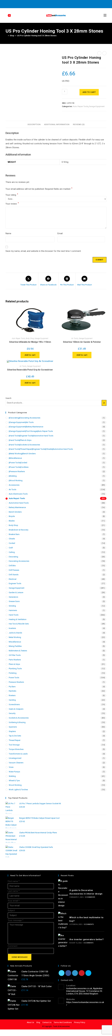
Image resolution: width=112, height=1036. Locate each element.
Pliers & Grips (14, 664)
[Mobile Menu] (105, 15)
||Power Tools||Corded (18, 462)
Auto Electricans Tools (18, 494)
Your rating (12, 195)
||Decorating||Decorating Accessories (24, 418)
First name (14, 881)
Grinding (12, 606)
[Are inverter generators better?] (63, 941)
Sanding (12, 700)
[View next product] (104, 53)
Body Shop (30, 338)
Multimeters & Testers (18, 651)
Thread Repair (14, 740)
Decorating (13, 557)
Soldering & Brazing (17, 722)
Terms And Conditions (63, 1022)
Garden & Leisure (16, 592)
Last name (14, 891)
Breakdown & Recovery (18, 530)
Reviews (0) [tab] (79, 124)
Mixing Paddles (15, 646)
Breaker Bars (14, 534)
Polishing (12, 673)
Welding (12, 776)
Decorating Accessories (19, 561)
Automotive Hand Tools (19, 503)
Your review (12, 203)
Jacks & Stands (15, 633)
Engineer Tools (15, 583)
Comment (12, 946)
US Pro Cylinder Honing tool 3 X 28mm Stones (36, 35)
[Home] (6, 35)
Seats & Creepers (16, 709)
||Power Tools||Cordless (18, 467)
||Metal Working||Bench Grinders (22, 453)
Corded (12, 543)
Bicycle (12, 516)
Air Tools (74, 338)
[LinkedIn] (75, 973)
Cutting (12, 552)
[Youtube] (60, 3)
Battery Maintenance (17, 507)
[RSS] (67, 3)
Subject (11, 910)
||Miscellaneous (15, 458)
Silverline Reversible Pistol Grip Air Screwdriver (30, 370)
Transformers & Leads (18, 754)
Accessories (14, 485)
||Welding (13, 476)
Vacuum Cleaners (16, 763)
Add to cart (89, 92)
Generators (13, 597)
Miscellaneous (15, 642)
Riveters (12, 695)
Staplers (12, 731)
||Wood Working (15, 480)
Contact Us (46, 1022)
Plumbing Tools (15, 668)
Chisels (12, 539)
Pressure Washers (16, 682)
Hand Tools (13, 615)
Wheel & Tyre (14, 780)
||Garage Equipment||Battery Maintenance (26, 427)
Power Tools (14, 677)
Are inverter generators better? (86, 939)
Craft (11, 548)
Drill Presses (14, 570)
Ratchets (12, 691)
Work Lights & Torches (18, 789)
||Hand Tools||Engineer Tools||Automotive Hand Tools (31, 436)
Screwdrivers (14, 704)
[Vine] (64, 3)
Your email (14, 900)
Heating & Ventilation (17, 619)
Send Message (19, 957)
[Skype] (88, 973)
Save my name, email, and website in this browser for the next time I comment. (43, 251)
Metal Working (15, 637)
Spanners (13, 727)
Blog (38, 1022)
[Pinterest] (50, 3)
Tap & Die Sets (15, 736)
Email (60, 233)
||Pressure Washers (17, 471)
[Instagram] (57, 3)
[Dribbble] (54, 3)
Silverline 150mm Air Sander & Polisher (82, 342)
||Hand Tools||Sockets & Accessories (24, 445)
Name (8, 233)
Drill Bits (12, 565)
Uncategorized (15, 758)
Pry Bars (12, 686)
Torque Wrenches (16, 749)
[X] (44, 3)
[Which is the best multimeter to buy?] (63, 920)
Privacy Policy (79, 1022)
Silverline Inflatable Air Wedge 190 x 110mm (30, 342)
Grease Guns (14, 601)
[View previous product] (99, 53)
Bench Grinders (15, 512)
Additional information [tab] (56, 124)
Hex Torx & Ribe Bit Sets (19, 624)
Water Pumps (14, 772)
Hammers (13, 610)
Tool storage (14, 745)
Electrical (12, 579)
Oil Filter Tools (15, 655)
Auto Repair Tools (80, 106)
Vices (11, 767)
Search (8, 398)
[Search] (104, 403)
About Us (30, 1022)
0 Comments (90, 897)
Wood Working (15, 785)
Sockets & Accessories (19, 718)
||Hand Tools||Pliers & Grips (20, 440)
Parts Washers (15, 660)
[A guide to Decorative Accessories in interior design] (63, 893)
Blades (12, 521)
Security (12, 713)
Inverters (12, 628)
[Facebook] (47, 3)
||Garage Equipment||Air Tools (21, 422)
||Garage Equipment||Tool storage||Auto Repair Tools (31, 431)
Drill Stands (13, 574)
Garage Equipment (97, 106)
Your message (15, 920)
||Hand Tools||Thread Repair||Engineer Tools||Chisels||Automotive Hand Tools (41, 449)
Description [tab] (34, 124)
